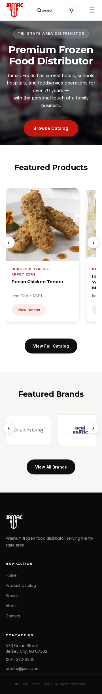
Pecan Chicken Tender (38, 281)
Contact (13, 615)
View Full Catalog (51, 346)
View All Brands (51, 467)
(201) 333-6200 (20, 659)
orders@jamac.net (23, 668)
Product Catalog (21, 585)
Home (11, 575)
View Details (28, 310)
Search (47, 10)
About (11, 605)
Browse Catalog (50, 128)
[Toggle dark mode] (71, 10)
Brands (12, 595)
